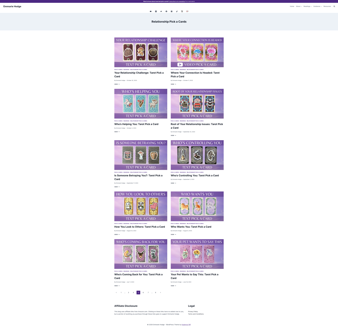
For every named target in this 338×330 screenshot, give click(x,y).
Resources (327, 6)
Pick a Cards (118, 69)
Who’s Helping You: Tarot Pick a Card (136, 124)
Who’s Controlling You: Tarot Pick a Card (195, 175)
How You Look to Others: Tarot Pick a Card (139, 226)
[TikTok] (176, 11)
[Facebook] (166, 11)
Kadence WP (186, 325)
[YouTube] (150, 11)
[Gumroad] (182, 11)
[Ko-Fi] (187, 11)
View (117, 84)
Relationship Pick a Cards (138, 69)
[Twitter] (161, 11)
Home (292, 6)
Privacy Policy (193, 311)
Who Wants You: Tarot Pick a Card (191, 226)
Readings (126, 69)
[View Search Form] (334, 6)
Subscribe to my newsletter (177, 1)
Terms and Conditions (196, 314)
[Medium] (155, 11)
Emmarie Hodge (120, 80)
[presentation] (140, 52)
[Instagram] (171, 11)
